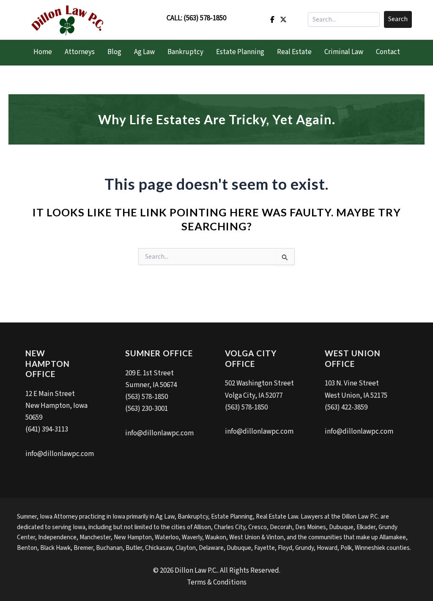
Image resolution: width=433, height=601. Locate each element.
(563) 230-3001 (146, 409)
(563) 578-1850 (205, 18)
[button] (398, 19)
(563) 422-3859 (346, 407)
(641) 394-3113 (46, 429)
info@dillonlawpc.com (59, 454)
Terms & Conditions (217, 582)
